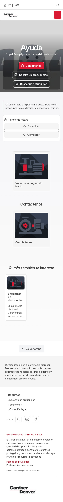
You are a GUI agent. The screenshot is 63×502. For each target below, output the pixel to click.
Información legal (17, 409)
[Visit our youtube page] (27, 419)
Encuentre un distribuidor (21, 400)
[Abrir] (57, 15)
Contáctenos (15, 404)
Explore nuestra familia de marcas (24, 434)
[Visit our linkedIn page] (18, 419)
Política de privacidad (18, 461)
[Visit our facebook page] (36, 419)
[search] (58, 5)
